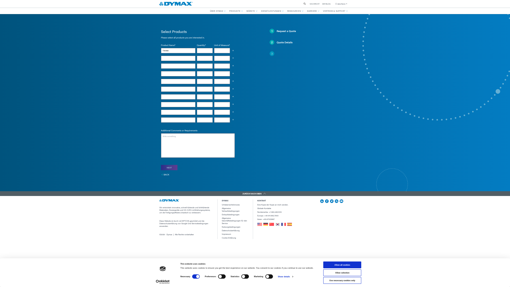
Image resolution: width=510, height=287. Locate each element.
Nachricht (315, 4)
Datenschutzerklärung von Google (173, 223)
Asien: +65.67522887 (266, 219)
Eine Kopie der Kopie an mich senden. (272, 204)
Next (169, 167)
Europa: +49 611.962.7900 (268, 215)
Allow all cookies (342, 265)
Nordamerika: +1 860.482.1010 (269, 212)
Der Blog (326, 4)
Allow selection (342, 273)
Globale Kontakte (264, 208)
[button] (218, 11)
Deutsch (341, 4)
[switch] (222, 276)
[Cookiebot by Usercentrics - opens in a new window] (162, 282)
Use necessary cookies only (342, 280)
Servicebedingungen (200, 223)
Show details (284, 276)
